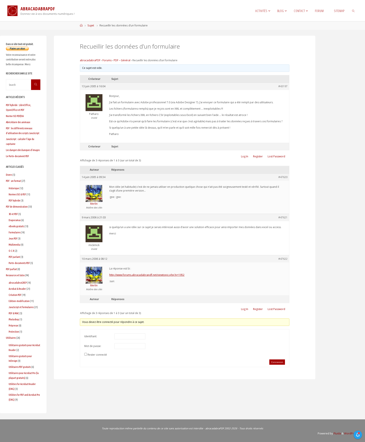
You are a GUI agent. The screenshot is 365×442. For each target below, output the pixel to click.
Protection (14, 331)
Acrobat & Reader (17, 288)
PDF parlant (14, 256)
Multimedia (14, 244)
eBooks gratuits (16, 226)
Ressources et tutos (15, 275)
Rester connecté (97, 354)
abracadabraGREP (18, 282)
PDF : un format (13, 180)
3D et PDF (13, 213)
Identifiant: (90, 336)
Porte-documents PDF (19, 262)
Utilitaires (11, 337)
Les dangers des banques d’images (23, 149)
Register (258, 156)
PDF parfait (11, 269)
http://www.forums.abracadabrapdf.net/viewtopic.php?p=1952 (146, 275)
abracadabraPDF (90, 60)
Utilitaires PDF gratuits (20, 366)
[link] (353, 10)
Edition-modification (19, 300)
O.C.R (11, 250)
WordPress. (351, 433)
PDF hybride (14, 200)
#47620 (282, 177)
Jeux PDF (13, 238)
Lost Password (276, 156)
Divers (9, 174)
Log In (244, 156)
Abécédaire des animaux (18, 122)
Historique (14, 188)
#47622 (282, 259)
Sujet (90, 25)
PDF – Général (122, 60)
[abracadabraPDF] (12, 10)
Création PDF (15, 294)
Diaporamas (15, 220)
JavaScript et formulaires (21, 307)
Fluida (337, 433)
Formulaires (14, 232)
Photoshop (14, 319)
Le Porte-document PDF (17, 156)
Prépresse (13, 325)
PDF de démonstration (17, 206)
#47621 (282, 217)
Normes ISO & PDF (17, 194)
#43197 (282, 86)
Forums (107, 60)
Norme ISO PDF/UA (15, 115)
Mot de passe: (92, 346)
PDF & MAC (14, 313)
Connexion (277, 362)
